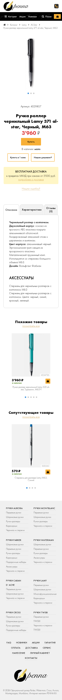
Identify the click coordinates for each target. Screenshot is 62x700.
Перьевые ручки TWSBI (41, 618)
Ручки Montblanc (44, 508)
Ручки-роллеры (13, 521)
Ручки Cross (13, 612)
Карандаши (11, 525)
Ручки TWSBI (41, 612)
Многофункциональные (45, 593)
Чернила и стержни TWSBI (43, 627)
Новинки (21, 642)
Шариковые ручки (15, 517)
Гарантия (50, 642)
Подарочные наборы (16, 562)
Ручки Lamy (40, 580)
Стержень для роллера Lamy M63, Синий (31, 478)
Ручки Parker (13, 540)
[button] (28, 93)
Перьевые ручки (13, 512)
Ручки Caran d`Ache (13, 582)
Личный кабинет (40, 652)
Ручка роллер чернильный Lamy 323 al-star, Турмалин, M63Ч (31, 388)
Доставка (31, 647)
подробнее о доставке (31, 179)
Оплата (15, 647)
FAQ (9, 642)
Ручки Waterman (44, 540)
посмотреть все (31, 326)
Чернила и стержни (15, 530)
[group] (31, 64)
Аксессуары (11, 566)
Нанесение (18, 652)
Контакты (31, 657)
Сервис (47, 647)
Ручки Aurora (14, 508)
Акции (36, 642)
